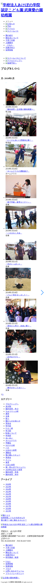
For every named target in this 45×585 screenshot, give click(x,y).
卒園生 (8, 443)
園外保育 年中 (12, 475)
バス (7, 448)
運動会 (8, 453)
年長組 (8, 436)
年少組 (8, 431)
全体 (7, 416)
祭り (7, 419)
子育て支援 (10, 40)
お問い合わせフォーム (15, 571)
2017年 (8, 506)
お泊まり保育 (11, 450)
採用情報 (9, 564)
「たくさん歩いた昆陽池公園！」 (19, 140)
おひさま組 (10, 445)
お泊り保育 (10, 465)
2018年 (8, 504)
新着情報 (9, 566)
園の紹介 (9, 35)
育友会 (8, 423)
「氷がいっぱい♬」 (14, 264)
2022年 (8, 494)
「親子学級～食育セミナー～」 (18, 202)
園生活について (12, 38)
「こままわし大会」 (14, 233)
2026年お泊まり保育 (14, 470)
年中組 (8, 426)
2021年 (8, 496)
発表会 (8, 457)
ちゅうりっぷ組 (12, 411)
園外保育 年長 (12, 472)
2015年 (8, 511)
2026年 (8, 484)
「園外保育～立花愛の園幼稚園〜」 (20, 109)
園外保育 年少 (12, 409)
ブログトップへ (12, 404)
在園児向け (10, 48)
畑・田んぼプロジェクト (16, 467)
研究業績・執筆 (12, 557)
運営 (7, 414)
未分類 (8, 406)
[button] (42, 292)
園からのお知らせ (13, 421)
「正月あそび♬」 (13, 357)
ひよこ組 (9, 428)
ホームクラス (11, 440)
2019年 (8, 501)
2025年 (8, 487)
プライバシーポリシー (15, 573)
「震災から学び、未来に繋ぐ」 (18, 326)
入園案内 (9, 43)
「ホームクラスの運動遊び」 (18, 171)
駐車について (11, 433)
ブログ (8, 569)
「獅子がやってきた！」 (16, 388)
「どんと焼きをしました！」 (18, 295)
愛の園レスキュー (13, 455)
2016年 (8, 509)
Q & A (10, 45)
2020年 (8, 499)
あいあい (9, 438)
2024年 (8, 489)
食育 (7, 462)
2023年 (8, 492)
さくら (8, 460)
